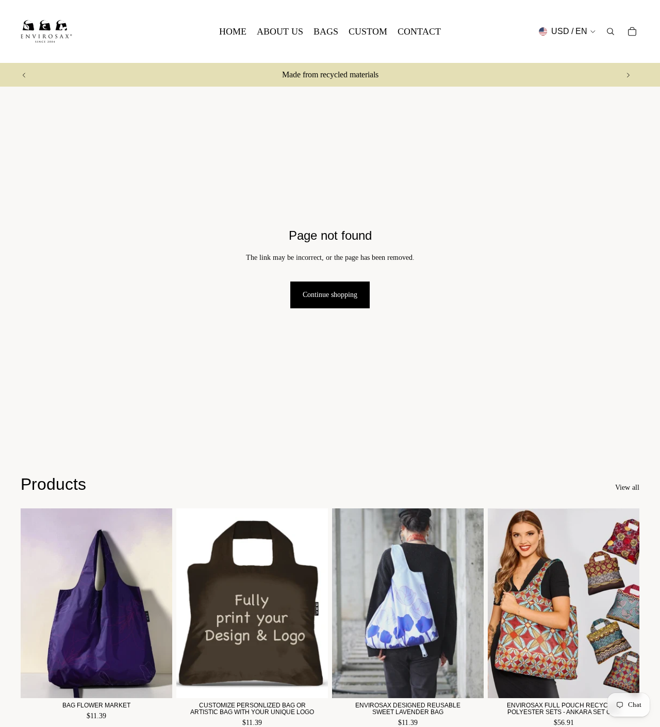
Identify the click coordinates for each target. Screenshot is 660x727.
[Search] (610, 31)
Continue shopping (330, 295)
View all (627, 487)
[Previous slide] (24, 74)
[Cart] (632, 31)
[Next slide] (628, 74)
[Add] (156, 682)
